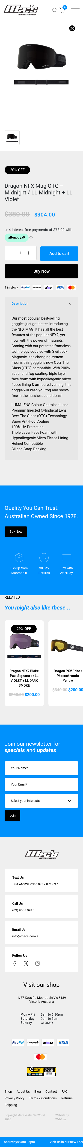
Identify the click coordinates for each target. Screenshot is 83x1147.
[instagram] (37, 963)
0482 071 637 (48, 884)
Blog (37, 1091)
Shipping (11, 1105)
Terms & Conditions (43, 1098)
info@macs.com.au (26, 936)
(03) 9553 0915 (23, 910)
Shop (8, 1091)
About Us (23, 1091)
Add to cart (59, 253)
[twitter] (26, 963)
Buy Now (41, 271)
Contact (51, 1091)
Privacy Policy (14, 1098)
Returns (67, 1098)
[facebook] (14, 963)
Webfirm (60, 1119)
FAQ (65, 1091)
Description (20, 303)
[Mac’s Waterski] (20, 10)
